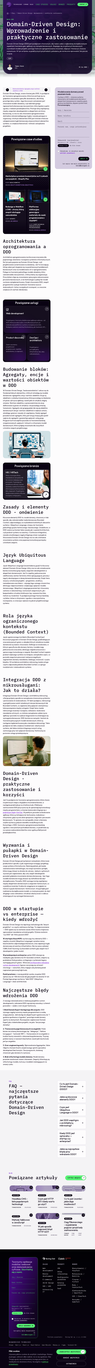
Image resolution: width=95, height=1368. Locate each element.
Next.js (18, 1345)
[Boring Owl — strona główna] (9, 4)
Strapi (11, 1345)
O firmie (26, 4)
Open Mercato (46, 1345)
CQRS (10, 58)
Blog (31, 4)
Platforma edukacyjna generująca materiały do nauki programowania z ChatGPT (37, 213)
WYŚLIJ (83, 159)
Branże (62, 4)
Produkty (71, 4)
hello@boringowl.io (82, 166)
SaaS (59, 1288)
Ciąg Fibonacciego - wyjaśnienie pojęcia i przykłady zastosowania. (73, 1226)
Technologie (17, 4)
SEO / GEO (47, 1286)
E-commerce (47, 1279)
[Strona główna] (8, 13)
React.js (26, 1345)
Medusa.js (56, 1345)
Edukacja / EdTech (40, 230)
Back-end (10, 19)
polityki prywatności (67, 153)
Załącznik (68, 140)
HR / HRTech (14, 221)
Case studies (42, 4)
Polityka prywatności (55, 1337)
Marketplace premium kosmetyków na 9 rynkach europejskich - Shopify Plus (27, 177)
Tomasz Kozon (19, 66)
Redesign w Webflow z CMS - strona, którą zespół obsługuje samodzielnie (15, 210)
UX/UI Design (48, 1283)
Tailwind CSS (72, 1345)
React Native (35, 1345)
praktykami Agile (9, 812)
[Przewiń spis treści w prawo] (46, 89)
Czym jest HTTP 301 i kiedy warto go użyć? (46, 1201)
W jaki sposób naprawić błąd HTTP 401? (45, 1229)
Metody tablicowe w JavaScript (21, 1221)
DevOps (20, 812)
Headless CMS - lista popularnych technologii (20, 1201)
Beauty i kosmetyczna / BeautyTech (22, 185)
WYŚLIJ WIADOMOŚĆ (25, 1326)
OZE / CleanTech (79, 1296)
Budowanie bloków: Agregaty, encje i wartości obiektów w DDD (26, 90)
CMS (58, 1268)
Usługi (53, 4)
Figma (63, 1345)
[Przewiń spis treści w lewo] (7, 89)
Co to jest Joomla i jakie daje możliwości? (73, 1201)
